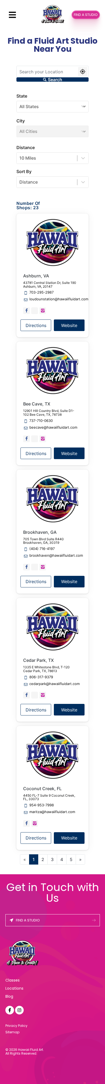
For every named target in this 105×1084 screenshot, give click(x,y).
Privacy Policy (16, 1025)
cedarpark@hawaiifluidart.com (54, 684)
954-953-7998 (41, 805)
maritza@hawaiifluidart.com (52, 812)
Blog (9, 996)
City (20, 121)
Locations (14, 988)
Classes (12, 980)
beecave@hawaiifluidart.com (53, 427)
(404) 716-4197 (42, 549)
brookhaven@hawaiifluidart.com (56, 556)
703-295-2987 (41, 292)
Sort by (24, 171)
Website (69, 325)
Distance (25, 147)
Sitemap (12, 1032)
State (21, 96)
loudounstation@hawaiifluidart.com (58, 299)
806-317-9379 (41, 677)
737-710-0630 (41, 421)
